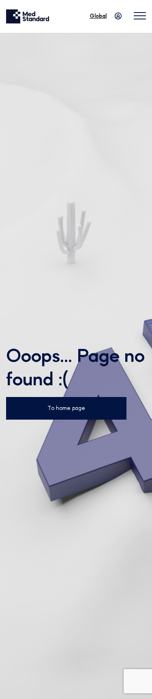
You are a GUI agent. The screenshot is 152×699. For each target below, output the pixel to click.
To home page (66, 408)
